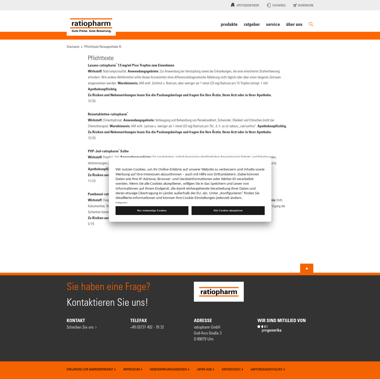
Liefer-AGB (204, 369)
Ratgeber (252, 24)
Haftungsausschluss (267, 369)
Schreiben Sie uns (80, 326)
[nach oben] (306, 268)
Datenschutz (231, 369)
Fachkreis (279, 5)
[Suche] (311, 24)
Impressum (132, 369)
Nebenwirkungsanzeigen (169, 369)
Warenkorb (305, 5)
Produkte (229, 24)
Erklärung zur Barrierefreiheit (90, 369)
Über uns (294, 24)
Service (273, 24)
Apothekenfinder (248, 5)
